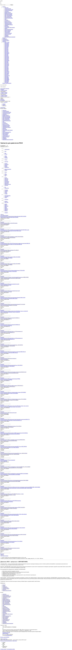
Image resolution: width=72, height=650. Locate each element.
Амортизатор (7, 149)
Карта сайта (15, 640)
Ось (5, 175)
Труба (6, 197)
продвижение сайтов (11, 649)
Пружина (6, 185)
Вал (5, 153)
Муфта (6, 170)
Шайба (6, 204)
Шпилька (6, 208)
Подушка (6, 180)
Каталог (4, 104)
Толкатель (6, 196)
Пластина (6, 179)
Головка (6, 157)
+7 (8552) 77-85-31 (3, 95)
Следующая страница (4, 215)
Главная (4, 103)
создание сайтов (3, 649)
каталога (5, 102)
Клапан (6, 163)
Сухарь (6, 193)
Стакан (6, 192)
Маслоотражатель (8, 169)
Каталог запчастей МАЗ (4, 637)
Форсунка (6, 202)
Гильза (6, 156)
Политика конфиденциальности (6, 640)
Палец (6, 177)
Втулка (6, 154)
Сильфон (6, 190)
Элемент (6, 212)
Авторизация (2, 107)
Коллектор (6, 164)
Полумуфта (7, 182)
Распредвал (7, 188)
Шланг (6, 207)
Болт (5, 151)
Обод (6, 173)
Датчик (6, 159)
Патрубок (6, 178)
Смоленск (2, 89)
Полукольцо (7, 181)
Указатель (6, 199)
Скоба (6, 191)
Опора (6, 174)
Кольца (6, 165)
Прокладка (7, 183)
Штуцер (6, 210)
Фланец (6, 201)
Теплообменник (7, 195)
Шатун (6, 205)
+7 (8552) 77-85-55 (3, 92)
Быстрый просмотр (3, 216)
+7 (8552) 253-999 (3, 90)
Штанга (6, 209)
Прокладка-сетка (8, 184)
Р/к (5, 187)
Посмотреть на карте (6, 632)
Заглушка (6, 161)
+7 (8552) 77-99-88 (3, 93)
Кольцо (6, 166)
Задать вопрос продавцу (4, 88)
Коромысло (7, 167)
